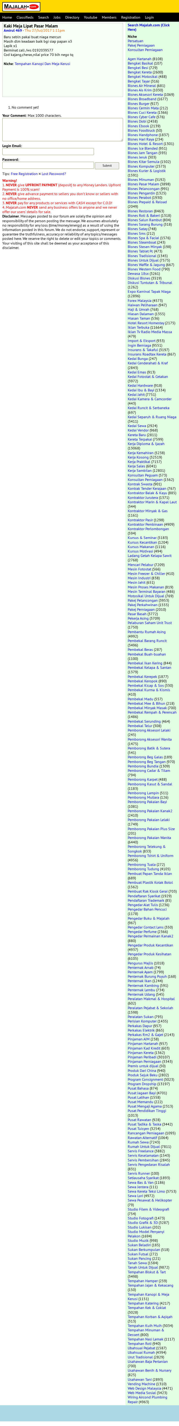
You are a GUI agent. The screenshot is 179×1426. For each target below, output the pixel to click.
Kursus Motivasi (140, 551)
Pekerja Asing (138, 618)
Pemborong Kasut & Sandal (150, 784)
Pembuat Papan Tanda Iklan (150, 873)
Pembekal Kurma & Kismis (149, 689)
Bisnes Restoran (140, 211)
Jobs (57, 17)
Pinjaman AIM (139, 1039)
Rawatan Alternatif (142, 1137)
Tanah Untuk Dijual (143, 1267)
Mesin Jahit (136, 582)
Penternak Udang (141, 994)
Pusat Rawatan (139, 1119)
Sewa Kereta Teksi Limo (146, 1191)
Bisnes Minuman (141, 179)
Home (7, 17)
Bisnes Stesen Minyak (145, 246)
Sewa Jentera (138, 1186)
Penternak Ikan (139, 980)
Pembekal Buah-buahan (147, 654)
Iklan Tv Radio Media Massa (150, 331)
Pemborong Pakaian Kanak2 (150, 810)
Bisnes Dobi (137, 121)
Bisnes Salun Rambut (145, 220)
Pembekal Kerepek (142, 676)
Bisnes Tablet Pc (140, 251)
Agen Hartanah (139, 58)
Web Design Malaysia (144, 1388)
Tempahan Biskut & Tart (147, 1272)
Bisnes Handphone (143, 134)
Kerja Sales (136, 466)
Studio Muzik (138, 1240)
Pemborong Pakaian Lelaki (149, 819)
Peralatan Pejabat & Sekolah (150, 1007)
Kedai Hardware (140, 385)
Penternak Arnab (141, 967)
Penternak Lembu (141, 989)
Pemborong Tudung (143, 869)
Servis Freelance (141, 1151)
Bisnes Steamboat (142, 242)
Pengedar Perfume (142, 931)
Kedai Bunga (138, 358)
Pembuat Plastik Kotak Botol (150, 882)
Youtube (90, 17)
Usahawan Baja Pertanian (148, 1361)
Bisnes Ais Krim (140, 90)
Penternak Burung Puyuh (147, 976)
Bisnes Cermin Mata (143, 108)
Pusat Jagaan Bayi (142, 1093)
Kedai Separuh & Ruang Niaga (152, 416)
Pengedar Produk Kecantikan (150, 945)
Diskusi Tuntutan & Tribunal (150, 282)
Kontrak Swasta (140, 484)
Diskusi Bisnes (139, 278)
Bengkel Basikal (140, 63)
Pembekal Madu (140, 699)
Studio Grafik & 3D (143, 1222)
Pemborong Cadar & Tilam (149, 770)
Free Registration (24, 173)
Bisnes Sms (137, 233)
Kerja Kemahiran (141, 452)
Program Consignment (145, 1079)
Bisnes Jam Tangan (143, 152)
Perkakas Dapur (140, 1025)
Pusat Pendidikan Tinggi (147, 1110)
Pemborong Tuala (142, 864)
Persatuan (135, 40)
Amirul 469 (13, 30)
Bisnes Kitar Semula (143, 161)
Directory (72, 17)
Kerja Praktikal (139, 461)
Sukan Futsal (138, 1254)
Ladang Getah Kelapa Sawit (150, 555)
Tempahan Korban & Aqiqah (150, 1316)
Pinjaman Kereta (141, 1052)
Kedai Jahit (136, 394)
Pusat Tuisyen (138, 1128)
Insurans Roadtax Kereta (147, 354)
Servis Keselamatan (143, 1155)
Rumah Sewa (138, 1142)
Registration (130, 17)
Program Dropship (142, 1083)
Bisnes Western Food (144, 269)
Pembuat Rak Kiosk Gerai (148, 891)
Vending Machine (141, 1383)
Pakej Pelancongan (143, 600)
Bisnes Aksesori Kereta (145, 94)
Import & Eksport (141, 340)
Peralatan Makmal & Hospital (151, 998)
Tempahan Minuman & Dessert (146, 1332)
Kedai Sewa (137, 425)
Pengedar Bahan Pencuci (147, 909)
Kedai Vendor (138, 430)
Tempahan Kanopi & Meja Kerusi (148, 1296)
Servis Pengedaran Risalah (149, 1164)
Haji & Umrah (138, 309)
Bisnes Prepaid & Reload (147, 202)
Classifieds (25, 17)
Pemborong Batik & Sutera (149, 748)
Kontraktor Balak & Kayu (147, 492)
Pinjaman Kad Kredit (144, 1048)
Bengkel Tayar (139, 81)
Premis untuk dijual (143, 1065)
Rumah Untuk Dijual (144, 1146)
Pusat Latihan (138, 1097)
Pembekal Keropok (143, 681)
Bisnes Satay (137, 228)
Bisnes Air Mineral (142, 85)
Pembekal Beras (140, 649)
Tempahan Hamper (143, 1280)
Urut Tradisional (140, 1357)
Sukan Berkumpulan (144, 1249)
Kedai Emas (137, 372)
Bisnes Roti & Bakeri (144, 215)
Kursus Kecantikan (142, 542)
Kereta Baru (137, 434)
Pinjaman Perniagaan (144, 1061)
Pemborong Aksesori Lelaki (149, 730)
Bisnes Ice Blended (143, 148)
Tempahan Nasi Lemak (145, 1339)
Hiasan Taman (139, 318)
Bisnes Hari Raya (141, 139)
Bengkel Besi (138, 67)
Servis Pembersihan (143, 1160)
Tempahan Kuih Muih (145, 1325)
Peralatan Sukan (141, 1016)
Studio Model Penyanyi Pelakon (146, 1233)
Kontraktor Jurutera (143, 497)
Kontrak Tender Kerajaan (147, 488)
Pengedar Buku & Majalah (148, 918)
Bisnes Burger (138, 103)
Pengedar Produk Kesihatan (149, 954)
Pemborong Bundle (143, 766)
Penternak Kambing (143, 985)
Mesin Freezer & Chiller (146, 573)
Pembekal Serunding (144, 721)
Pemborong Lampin (143, 793)
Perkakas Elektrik (141, 1030)
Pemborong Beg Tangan (147, 761)
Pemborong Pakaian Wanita (149, 837)
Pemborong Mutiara (143, 797)
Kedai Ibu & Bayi (141, 390)
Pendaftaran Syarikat (144, 896)
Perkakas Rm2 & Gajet (145, 1034)
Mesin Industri (139, 578)
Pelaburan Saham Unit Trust (150, 622)
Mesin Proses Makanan (146, 587)
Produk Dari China (142, 1070)
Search (43, 17)
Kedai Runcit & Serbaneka (148, 407)
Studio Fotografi (141, 1218)
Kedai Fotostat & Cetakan (148, 376)
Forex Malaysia (139, 300)
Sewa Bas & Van (141, 1182)
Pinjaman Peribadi (142, 1057)
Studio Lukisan (139, 1227)
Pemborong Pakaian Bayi (147, 801)
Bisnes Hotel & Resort (145, 143)
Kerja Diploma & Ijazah (146, 443)
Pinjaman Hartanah (143, 1043)
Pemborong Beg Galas (145, 757)
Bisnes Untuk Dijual (143, 260)
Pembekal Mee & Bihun (146, 703)
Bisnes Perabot (139, 197)
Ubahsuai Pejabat (141, 1348)
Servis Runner (139, 1173)
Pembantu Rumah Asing (147, 631)
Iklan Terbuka (138, 327)
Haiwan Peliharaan (143, 305)
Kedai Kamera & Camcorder (150, 399)
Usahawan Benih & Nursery (149, 1370)
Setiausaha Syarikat (143, 1177)
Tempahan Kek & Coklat (147, 1307)
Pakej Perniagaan (141, 45)
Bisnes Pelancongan (144, 188)
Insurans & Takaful (143, 349)
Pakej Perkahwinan (143, 604)
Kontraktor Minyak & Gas (148, 510)
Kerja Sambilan (140, 470)
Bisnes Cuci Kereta (142, 112)
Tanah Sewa (137, 1262)
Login (149, 17)
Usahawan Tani (140, 1379)
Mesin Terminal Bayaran (146, 591)
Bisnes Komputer (141, 166)
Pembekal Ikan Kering (145, 663)
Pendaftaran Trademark (146, 900)
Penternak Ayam (140, 972)
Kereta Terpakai (140, 439)
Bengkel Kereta (140, 72)
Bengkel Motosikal (143, 76)
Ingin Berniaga (139, 345)
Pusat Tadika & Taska (144, 1124)
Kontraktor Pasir (140, 520)
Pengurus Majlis (140, 963)
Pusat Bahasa (138, 1088)
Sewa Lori (135, 1195)
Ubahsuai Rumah (141, 1352)
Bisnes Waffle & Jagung (146, 264)
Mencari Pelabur (140, 564)
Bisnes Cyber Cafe (141, 116)
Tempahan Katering (143, 1303)
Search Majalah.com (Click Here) (149, 27)
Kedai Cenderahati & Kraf (148, 363)
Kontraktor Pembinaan (145, 524)
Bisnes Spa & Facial (143, 237)
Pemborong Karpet (143, 779)
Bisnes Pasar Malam (143, 184)
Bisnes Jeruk (137, 157)
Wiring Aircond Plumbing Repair (147, 1399)
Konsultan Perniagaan (145, 49)
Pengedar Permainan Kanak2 (150, 936)
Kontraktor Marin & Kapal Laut (152, 502)
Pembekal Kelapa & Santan (149, 667)
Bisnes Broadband (142, 99)
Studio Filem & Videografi (148, 1209)
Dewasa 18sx (138, 273)
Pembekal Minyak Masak (147, 707)
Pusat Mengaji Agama (145, 1106)
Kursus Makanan (141, 546)
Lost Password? (54, 173)
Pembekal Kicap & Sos (146, 685)
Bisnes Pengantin (141, 193)
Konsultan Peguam (143, 475)
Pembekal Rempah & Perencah (152, 712)
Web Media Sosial (142, 1392)
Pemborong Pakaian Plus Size (151, 828)
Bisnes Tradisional (142, 255)
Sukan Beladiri (139, 1245)
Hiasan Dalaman (141, 313)
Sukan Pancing (139, 1258)
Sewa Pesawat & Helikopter (150, 1200)
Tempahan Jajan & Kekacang (150, 1285)
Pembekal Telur (140, 725)
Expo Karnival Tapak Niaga (149, 291)
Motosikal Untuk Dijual (146, 596)
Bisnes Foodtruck (141, 130)
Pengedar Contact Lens (146, 927)
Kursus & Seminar (142, 537)
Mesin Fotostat (139, 569)
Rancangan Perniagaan (146, 1133)
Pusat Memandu (140, 1101)
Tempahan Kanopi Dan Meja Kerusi (42, 63)
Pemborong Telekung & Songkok (147, 848)
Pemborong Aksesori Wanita (150, 739)
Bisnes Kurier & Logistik (147, 170)
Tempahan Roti (139, 1343)
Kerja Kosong (138, 457)
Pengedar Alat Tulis (143, 904)
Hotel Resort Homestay (146, 323)
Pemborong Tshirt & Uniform (150, 855)
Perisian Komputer (142, 1021)
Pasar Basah (137, 613)
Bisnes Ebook (138, 126)
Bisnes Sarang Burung (145, 224)
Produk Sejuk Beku (143, 1075)
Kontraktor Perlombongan (148, 528)
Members (109, 17)
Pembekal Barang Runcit (147, 640)
